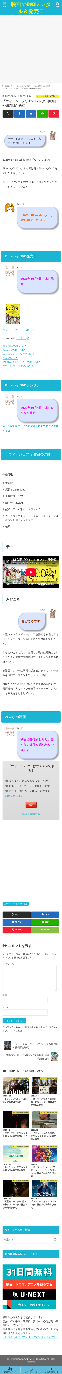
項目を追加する (14, 795)
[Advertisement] (31, 49)
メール (6, 1007)
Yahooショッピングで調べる (19, 354)
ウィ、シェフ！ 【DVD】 (17, 330)
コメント (8, 964)
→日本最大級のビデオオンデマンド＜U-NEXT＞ (30, 1337)
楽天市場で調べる (13, 346)
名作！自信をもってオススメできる (29, 790)
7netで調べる (10, 358)
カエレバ (21, 338)
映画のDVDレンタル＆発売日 (31, 7)
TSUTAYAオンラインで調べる (20, 362)
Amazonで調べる (12, 350)
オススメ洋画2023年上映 (17, 904)
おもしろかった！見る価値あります (29, 785)
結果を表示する (31, 813)
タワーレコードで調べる (17, 366)
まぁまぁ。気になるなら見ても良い (29, 780)
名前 (5, 995)
